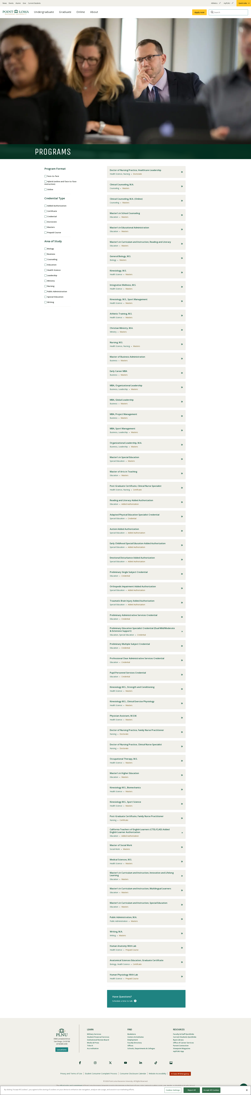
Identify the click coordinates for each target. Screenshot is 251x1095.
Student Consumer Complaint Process (101, 1073)
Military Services (94, 1034)
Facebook (80, 1062)
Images (171, 1062)
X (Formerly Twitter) (110, 1062)
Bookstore (131, 1034)
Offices (130, 1045)
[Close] (247, 1090)
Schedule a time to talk (122, 1001)
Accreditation (93, 1048)
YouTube (125, 1062)
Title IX (90, 1045)
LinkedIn (140, 1062)
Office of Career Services (183, 1042)
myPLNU (227, 4)
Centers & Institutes (135, 1037)
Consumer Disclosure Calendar (133, 1073)
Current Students (34, 3)
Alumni (18, 3)
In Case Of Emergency (180, 1074)
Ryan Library (178, 1040)
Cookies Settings (173, 1090)
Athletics (214, 4)
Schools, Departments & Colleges (141, 1048)
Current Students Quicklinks (184, 1037)
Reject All (192, 1090)
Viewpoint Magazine (181, 1048)
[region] (125, 1090)
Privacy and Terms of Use (71, 1073)
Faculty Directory (134, 1042)
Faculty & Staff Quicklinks (183, 1034)
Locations (62, 1049)
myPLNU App (178, 1051)
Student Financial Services (98, 1037)
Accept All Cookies (211, 1090)
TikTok (155, 1062)
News (5, 3)
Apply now (199, 12)
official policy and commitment (70, 1085)
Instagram (95, 1062)
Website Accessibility (157, 1073)
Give (24, 3)
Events (11, 3)
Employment (132, 1040)
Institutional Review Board (98, 1040)
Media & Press (93, 1042)
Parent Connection (181, 1045)
